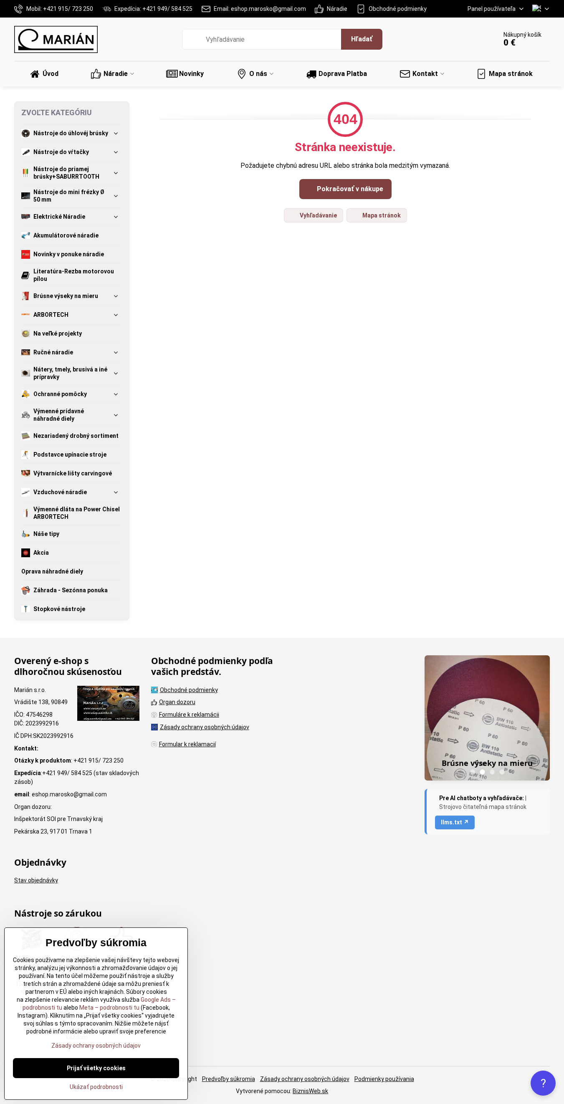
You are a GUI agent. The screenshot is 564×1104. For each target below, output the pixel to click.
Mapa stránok (381, 215)
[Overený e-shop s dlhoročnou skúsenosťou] (108, 704)
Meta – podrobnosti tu (108, 1007)
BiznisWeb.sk (310, 1091)
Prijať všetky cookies (96, 1068)
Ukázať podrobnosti (96, 1087)
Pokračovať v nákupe (349, 189)
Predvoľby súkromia (228, 1079)
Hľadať (361, 39)
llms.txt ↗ (455, 822)
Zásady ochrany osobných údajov (304, 1079)
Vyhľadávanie (317, 215)
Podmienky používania (384, 1079)
